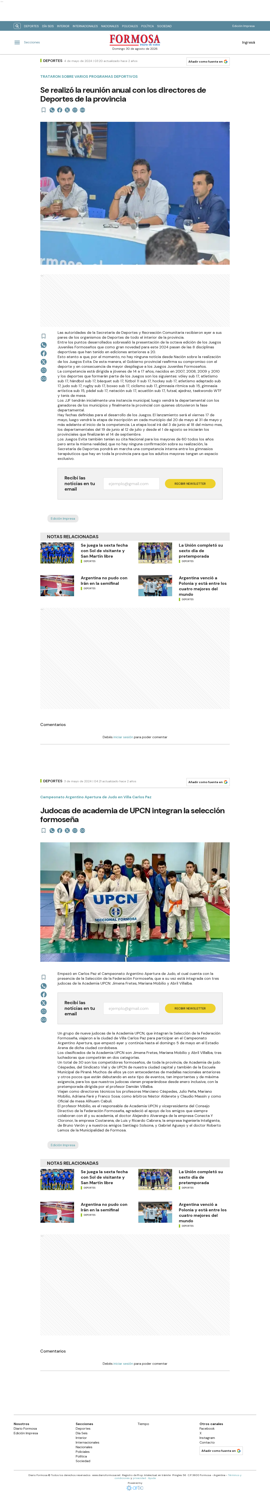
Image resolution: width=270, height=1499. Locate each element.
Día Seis (48, 26)
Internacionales (85, 26)
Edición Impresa (243, 26)
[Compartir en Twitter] (67, 110)
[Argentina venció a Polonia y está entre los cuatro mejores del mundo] (155, 585)
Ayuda (152, 1478)
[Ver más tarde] (43, 110)
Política (147, 26)
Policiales (130, 26)
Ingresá (248, 42)
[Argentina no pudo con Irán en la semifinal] (57, 585)
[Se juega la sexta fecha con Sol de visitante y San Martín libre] (57, 553)
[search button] (17, 26)
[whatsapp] (52, 110)
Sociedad (164, 26)
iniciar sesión (123, 737)
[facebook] (59, 110)
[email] (74, 110)
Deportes (31, 26)
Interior (63, 26)
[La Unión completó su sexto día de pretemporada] (155, 553)
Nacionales (110, 26)
